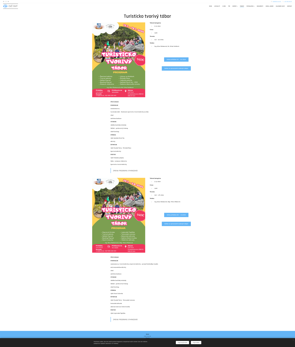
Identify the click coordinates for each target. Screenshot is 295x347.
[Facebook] (4, 1)
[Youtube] (8, 1)
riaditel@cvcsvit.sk (277, 1)
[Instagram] (6, 1)
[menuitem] (211, 6)
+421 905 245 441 (288, 1)
